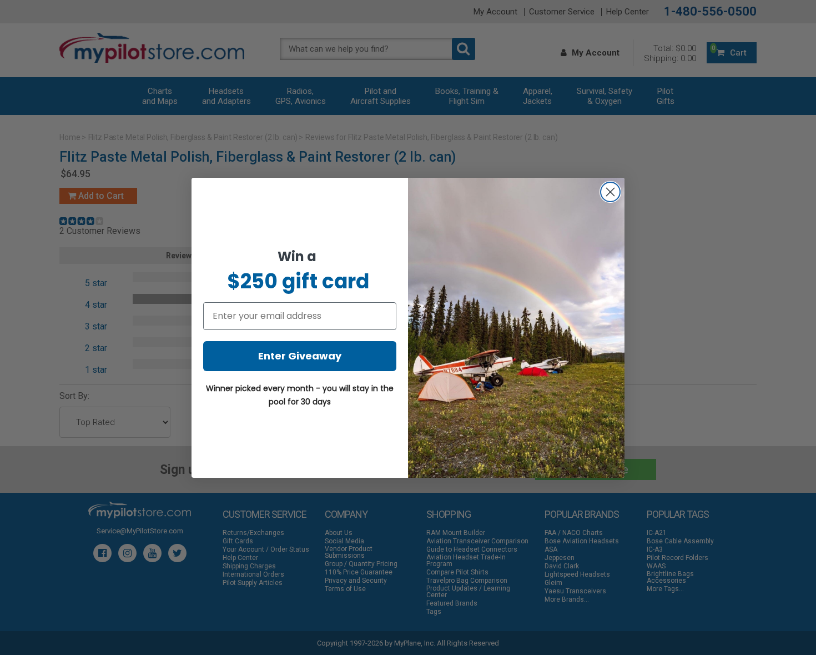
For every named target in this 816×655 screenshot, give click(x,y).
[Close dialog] (610, 192)
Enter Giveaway (299, 356)
